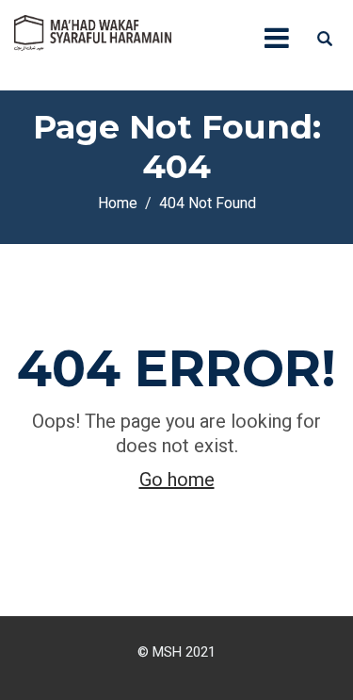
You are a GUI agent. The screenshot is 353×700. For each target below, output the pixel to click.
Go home (177, 479)
